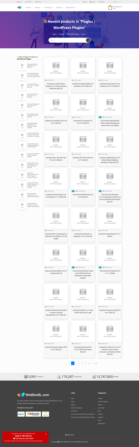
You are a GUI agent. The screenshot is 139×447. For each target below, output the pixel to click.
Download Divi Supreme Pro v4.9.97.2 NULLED (83, 122)
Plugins (37, 7)
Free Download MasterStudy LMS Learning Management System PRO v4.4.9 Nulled (109, 123)
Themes (28, 7)
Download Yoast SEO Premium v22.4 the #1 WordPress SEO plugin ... (33, 135)
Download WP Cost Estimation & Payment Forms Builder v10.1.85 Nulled (56, 236)
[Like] (58, 65)
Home (20, 2)
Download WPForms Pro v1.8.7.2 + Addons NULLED (33, 85)
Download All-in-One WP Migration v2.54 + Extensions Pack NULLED (33, 165)
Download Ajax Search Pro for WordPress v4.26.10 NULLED (110, 85)
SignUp (93, 2)
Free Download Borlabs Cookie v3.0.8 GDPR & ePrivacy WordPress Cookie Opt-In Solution (83, 274)
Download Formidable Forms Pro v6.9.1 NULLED (33, 105)
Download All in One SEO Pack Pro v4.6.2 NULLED (32, 115)
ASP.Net (100, 414)
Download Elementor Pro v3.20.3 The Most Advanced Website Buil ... (33, 76)
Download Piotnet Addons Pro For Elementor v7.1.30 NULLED (56, 196)
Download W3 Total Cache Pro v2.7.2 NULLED (32, 95)
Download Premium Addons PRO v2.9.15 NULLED (56, 348)
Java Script (101, 408)
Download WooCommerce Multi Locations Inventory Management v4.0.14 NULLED (56, 312)
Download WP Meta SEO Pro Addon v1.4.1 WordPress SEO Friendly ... (33, 185)
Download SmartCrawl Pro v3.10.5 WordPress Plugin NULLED (83, 349)
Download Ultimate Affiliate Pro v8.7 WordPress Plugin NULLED (32, 125)
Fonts (99, 420)
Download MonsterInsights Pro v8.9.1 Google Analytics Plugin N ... (32, 175)
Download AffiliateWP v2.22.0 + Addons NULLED (33, 155)
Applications (70, 7)
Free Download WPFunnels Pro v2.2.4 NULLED (83, 196)
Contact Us (29, 2)
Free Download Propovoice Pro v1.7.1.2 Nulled (110, 272)
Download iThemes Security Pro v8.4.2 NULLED (110, 311)
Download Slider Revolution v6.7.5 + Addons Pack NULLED (33, 195)
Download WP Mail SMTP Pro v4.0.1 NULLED (32, 65)
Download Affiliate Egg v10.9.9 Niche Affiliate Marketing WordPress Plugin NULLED (110, 160)
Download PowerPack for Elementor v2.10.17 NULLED (83, 235)
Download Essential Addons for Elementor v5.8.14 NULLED (33, 145)
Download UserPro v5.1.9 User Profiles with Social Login (83, 311)
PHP (99, 411)
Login (85, 2)
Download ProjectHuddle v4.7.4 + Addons (110, 235)
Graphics (59, 7)
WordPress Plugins (73, 34)
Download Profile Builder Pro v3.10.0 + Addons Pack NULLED (33, 205)
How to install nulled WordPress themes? (83, 417)
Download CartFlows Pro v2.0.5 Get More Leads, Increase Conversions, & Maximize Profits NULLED (110, 350)
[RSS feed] (45, 21)
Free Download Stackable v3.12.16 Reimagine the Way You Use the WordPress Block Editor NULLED (110, 198)
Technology (48, 7)
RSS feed (38, 2)
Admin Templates (103, 401)
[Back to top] (133, 441)
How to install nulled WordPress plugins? (83, 414)
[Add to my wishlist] (53, 65)
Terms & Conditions (76, 408)
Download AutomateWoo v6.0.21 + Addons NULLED (56, 272)
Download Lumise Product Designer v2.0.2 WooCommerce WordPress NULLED (56, 86)
